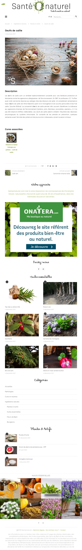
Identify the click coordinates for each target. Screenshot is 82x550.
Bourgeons (11, 422)
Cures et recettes (11, 397)
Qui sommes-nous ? (52, 530)
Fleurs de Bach (12, 417)
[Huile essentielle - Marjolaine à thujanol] (51, 509)
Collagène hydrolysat (26, 459)
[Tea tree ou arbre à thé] (22, 293)
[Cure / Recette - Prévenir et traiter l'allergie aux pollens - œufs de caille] (11, 134)
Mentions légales (38, 530)
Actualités (8, 386)
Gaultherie (8, 339)
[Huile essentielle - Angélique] (10, 509)
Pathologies (9, 392)
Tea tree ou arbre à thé (12, 307)
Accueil (7, 24)
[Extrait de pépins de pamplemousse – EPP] (11, 450)
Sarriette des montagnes (51, 339)
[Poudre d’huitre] (11, 438)
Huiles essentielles (13, 412)
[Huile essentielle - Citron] (30, 509)
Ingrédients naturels (20, 24)
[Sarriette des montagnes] (60, 325)
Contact (63, 530)
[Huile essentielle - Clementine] (30, 488)
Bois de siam (9, 370)
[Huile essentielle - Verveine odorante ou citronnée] (51, 488)
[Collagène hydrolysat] (11, 462)
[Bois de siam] (22, 357)
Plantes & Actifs (35, 24)
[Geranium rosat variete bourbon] (60, 357)
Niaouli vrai (47, 307)
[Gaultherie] (22, 325)
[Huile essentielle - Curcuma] (10, 488)
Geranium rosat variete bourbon (53, 370)
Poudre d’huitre (24, 435)
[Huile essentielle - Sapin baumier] (72, 509)
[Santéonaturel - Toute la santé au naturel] (41, 7)
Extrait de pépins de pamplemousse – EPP (32, 447)
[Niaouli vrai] (60, 293)
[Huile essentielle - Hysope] (72, 488)
